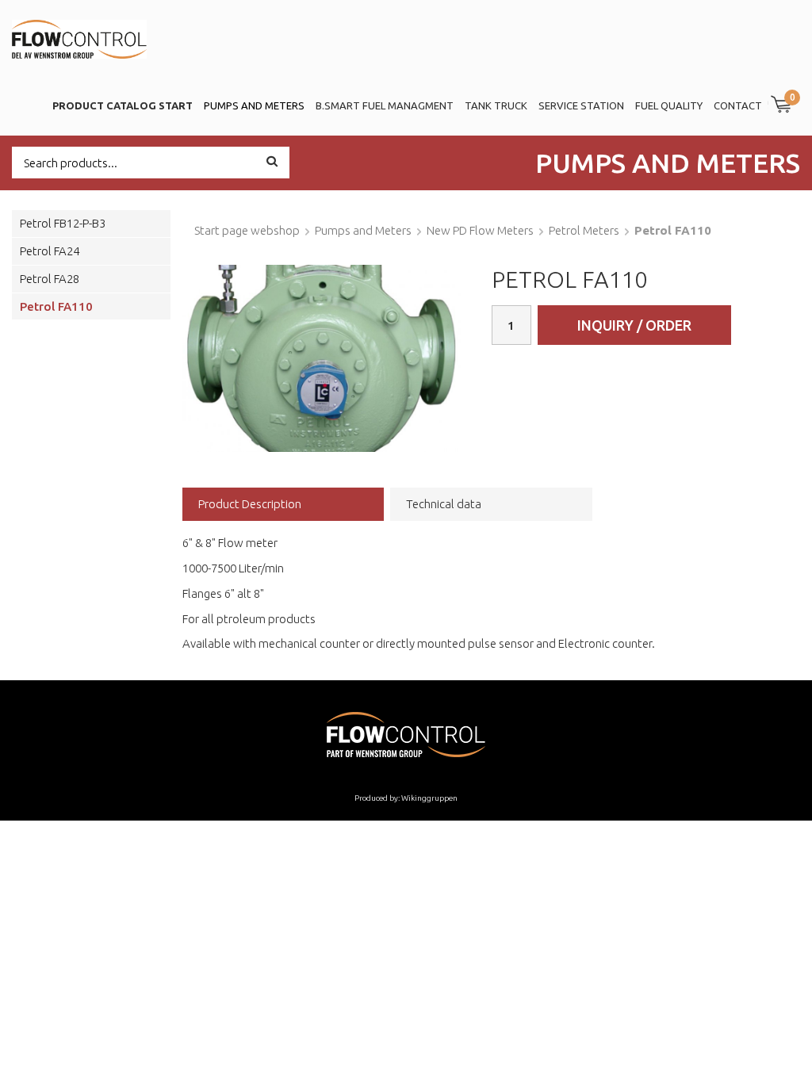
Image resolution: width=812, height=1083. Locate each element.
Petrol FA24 (49, 251)
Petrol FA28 (49, 278)
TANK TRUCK (496, 105)
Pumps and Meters (254, 105)
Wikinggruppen (429, 798)
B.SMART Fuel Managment (385, 105)
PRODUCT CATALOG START (122, 105)
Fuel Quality (669, 105)
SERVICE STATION (581, 105)
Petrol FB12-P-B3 (62, 223)
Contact (738, 105)
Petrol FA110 (56, 306)
